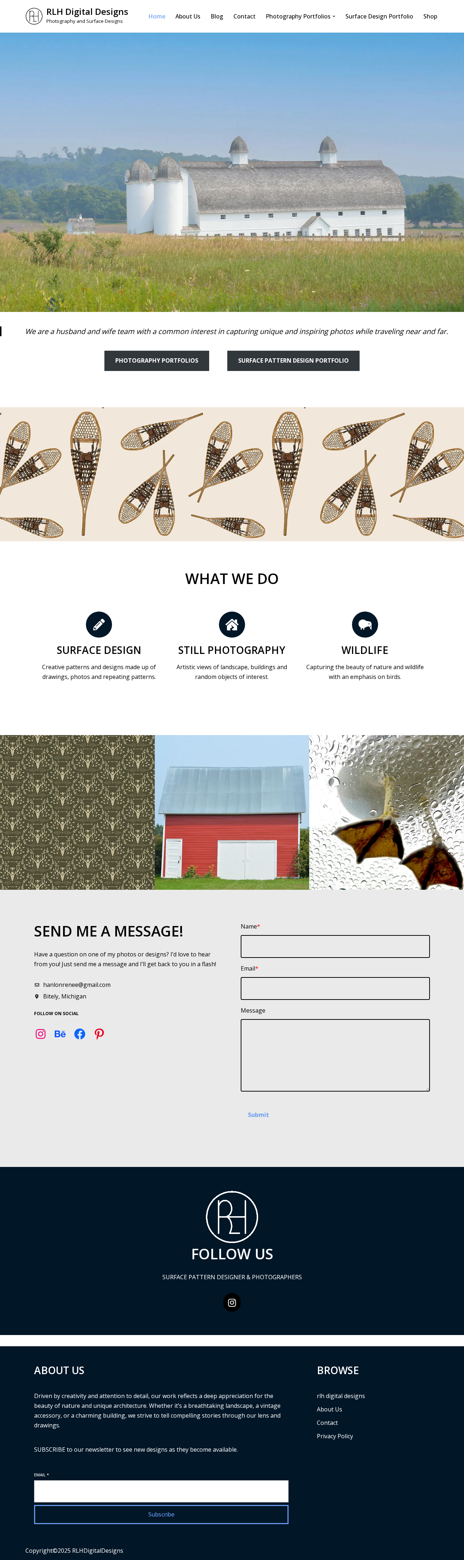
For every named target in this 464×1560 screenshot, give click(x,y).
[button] (333, 16)
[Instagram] (40, 1033)
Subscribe (161, 1514)
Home (156, 16)
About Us (187, 16)
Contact (244, 16)
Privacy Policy (335, 1436)
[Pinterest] (99, 1033)
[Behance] (60, 1033)
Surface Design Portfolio (379, 16)
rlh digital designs (341, 1396)
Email (41, 1474)
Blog (217, 16)
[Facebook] (79, 1033)
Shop (430, 16)
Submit (258, 1115)
